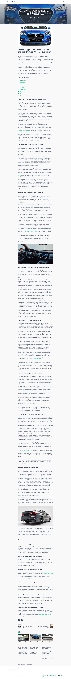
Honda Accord (22, 82)
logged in (23, 664)
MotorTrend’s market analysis (45, 614)
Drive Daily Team (33, 17)
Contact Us (43, 1)
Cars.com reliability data (48, 573)
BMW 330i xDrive (23, 80)
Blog (40, 1)
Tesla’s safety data (37, 358)
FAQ (20, 95)
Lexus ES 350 (22, 84)
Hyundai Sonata (23, 89)
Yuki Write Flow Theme (52, 675)
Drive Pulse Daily (12, 2)
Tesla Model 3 (22, 87)
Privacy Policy (50, 1)
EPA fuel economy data (47, 601)
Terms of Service (56, 1)
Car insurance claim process (23, 450)
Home (47, 1)
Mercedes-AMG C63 (23, 85)
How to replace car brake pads (24, 405)
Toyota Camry (22, 91)
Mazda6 (21, 93)
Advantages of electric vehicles (31, 231)
